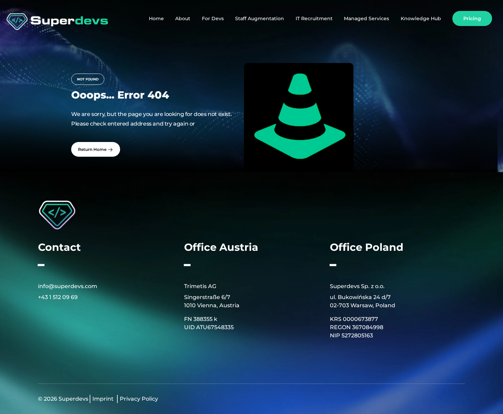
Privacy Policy (139, 399)
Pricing (472, 18)
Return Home (92, 149)
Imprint (103, 399)
